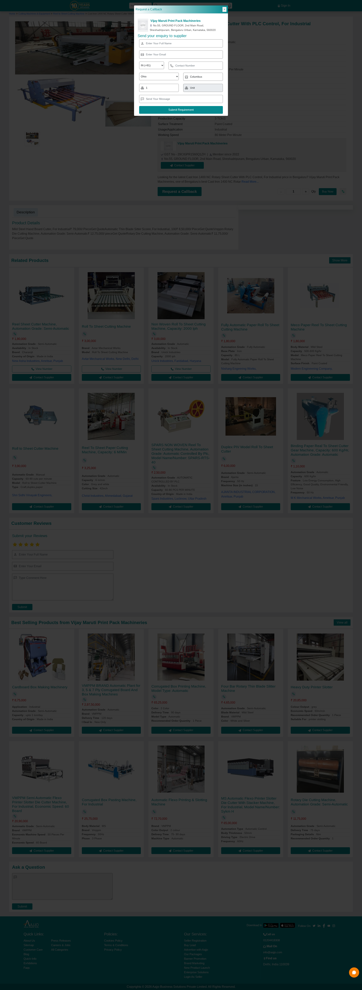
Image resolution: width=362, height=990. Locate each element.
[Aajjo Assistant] (354, 972)
